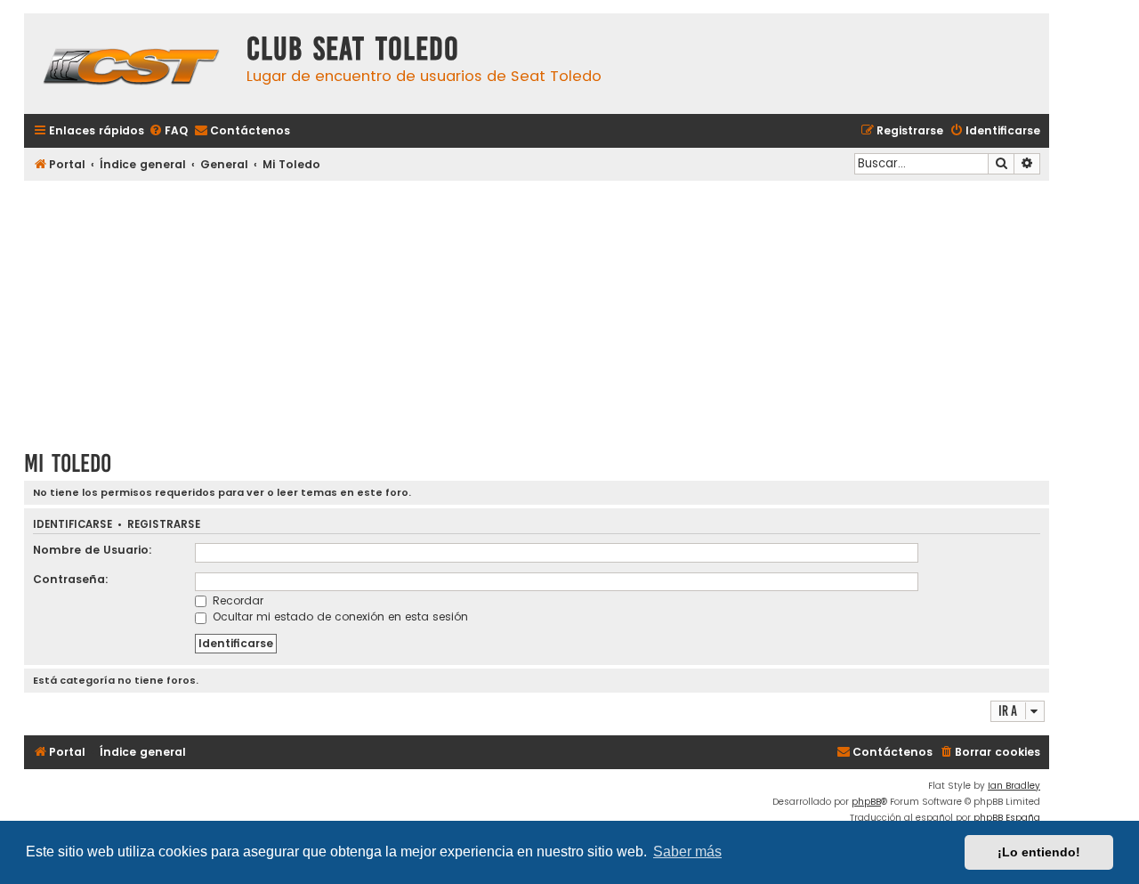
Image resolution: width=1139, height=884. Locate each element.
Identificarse (72, 524)
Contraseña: (71, 579)
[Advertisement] (536, 309)
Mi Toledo (67, 463)
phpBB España (1006, 817)
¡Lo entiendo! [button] (1039, 852)
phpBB (866, 801)
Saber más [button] (687, 851)
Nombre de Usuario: (92, 549)
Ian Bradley (1014, 785)
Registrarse (163, 524)
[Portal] (130, 63)
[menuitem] (168, 131)
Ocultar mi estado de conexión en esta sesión (338, 616)
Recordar (236, 600)
